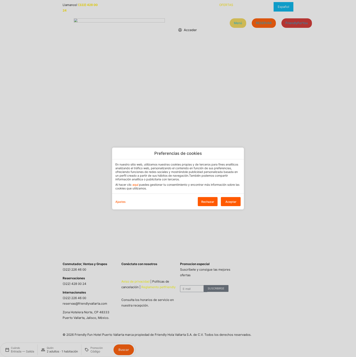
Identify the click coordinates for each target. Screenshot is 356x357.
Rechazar (207, 201)
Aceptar (230, 201)
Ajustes (120, 201)
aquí (135, 184)
